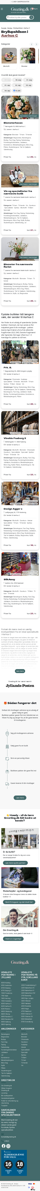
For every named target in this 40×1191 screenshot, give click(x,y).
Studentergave (6, 1070)
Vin (22, 1065)
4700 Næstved (26, 1011)
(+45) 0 (7, 1141)
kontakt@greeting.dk (8, 1137)
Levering (4, 1093)
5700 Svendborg (27, 1022)
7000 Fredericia (6, 993)
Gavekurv (24, 1042)
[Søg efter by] (31, 17)
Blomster (24, 1037)
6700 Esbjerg (5, 988)
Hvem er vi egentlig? (13, 939)
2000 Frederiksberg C (28, 985)
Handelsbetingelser (7, 1098)
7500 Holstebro (6, 1001)
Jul (2, 1055)
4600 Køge (25, 1009)
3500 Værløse (26, 1003)
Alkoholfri (24, 1034)
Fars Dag (4, 1042)
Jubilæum (4, 1052)
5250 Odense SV (27, 1016)
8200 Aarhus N (6, 1006)
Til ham (23, 1060)
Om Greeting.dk (6, 1085)
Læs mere (20, 671)
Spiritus (23, 1055)
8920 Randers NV (7, 1019)
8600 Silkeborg (6, 1011)
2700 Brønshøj (26, 995)
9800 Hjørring (6, 1024)
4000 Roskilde (26, 1006)
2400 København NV (28, 993)
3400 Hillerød (25, 1001)
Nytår (3, 1065)
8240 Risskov (5, 1009)
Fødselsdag (5, 1047)
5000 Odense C (26, 1014)
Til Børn (23, 1057)
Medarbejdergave (7, 1060)
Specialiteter (25, 1050)
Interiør (23, 1047)
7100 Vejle (4, 996)
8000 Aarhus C (6, 1003)
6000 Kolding (5, 983)
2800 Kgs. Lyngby (27, 998)
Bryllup (10, 28)
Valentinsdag (5, 1076)
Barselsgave (5, 1034)
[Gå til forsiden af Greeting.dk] (20, 10)
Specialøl (24, 1052)
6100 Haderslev (6, 985)
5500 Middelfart (26, 1019)
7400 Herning (5, 998)
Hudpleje (24, 1044)
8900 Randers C (6, 1016)
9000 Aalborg (6, 1022)
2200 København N (27, 988)
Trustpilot (4, 1105)
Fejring (3, 1044)
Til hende (24, 1063)
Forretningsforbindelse (9, 1050)
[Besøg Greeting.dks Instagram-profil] (8, 1146)
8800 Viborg (5, 1014)
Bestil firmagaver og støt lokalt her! (19, 902)
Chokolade (25, 1039)
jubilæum (15, 668)
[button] (1, 8)
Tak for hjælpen (6, 1073)
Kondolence (5, 1057)
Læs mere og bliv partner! (15, 863)
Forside (3, 28)
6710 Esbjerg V (6, 990)
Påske (3, 1068)
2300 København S (27, 990)
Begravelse (5, 1037)
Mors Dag (4, 1063)
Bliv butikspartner (7, 1095)
